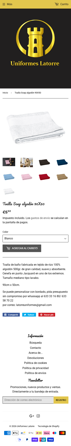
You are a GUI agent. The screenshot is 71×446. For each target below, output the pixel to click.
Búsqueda (35, 342)
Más (9, 4)
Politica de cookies (35, 363)
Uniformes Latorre (25, 426)
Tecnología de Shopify (48, 426)
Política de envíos (35, 373)
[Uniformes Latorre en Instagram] (38, 416)
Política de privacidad (35, 368)
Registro (61, 400)
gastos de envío (40, 218)
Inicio (5, 92)
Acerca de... (36, 352)
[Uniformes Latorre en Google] (31, 416)
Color (5, 231)
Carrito (64, 4)
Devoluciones (35, 358)
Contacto (35, 347)
